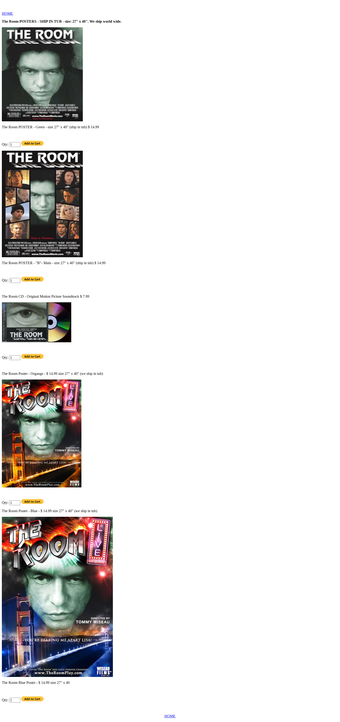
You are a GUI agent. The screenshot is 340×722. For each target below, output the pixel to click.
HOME (7, 13)
